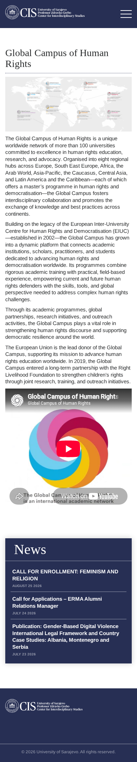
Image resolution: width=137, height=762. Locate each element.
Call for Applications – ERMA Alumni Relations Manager (57, 605)
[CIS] (45, 12)
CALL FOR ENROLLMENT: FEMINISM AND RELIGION (65, 578)
